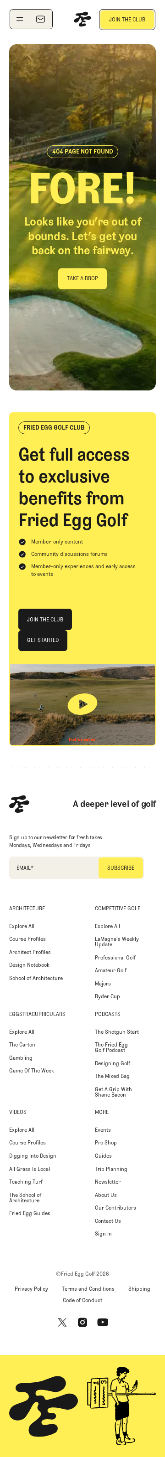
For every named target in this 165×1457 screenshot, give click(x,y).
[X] (62, 1322)
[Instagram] (82, 1322)
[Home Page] (82, 19)
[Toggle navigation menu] (20, 19)
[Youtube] (102, 1322)
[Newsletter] (40, 19)
